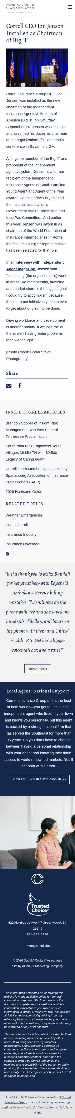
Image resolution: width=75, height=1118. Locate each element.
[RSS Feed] (7, 554)
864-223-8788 (37, 934)
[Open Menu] (70, 7)
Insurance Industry (21, 534)
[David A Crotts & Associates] (19, 7)
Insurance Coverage (22, 544)
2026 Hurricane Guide (24, 492)
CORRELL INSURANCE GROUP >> (39, 779)
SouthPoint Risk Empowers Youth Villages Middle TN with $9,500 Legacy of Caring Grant (33, 452)
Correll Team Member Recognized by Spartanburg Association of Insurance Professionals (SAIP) (37, 475)
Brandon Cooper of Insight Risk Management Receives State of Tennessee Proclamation (32, 429)
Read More (38, 668)
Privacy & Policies (38, 945)
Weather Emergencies (24, 515)
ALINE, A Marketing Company (42, 966)
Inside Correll (17, 525)
